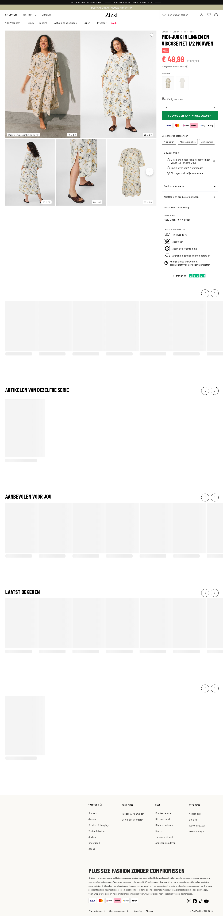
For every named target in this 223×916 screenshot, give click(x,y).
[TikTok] (200, 900)
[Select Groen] (182, 83)
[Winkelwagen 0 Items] (216, 14)
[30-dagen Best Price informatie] (186, 66)
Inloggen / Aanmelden (133, 813)
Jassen (92, 819)
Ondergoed (94, 842)
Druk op (193, 819)
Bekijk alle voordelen (132, 819)
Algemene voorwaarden (119, 911)
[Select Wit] (168, 83)
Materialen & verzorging (176, 207)
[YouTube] (206, 900)
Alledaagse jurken (187, 141)
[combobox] (178, 14)
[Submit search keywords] (164, 14)
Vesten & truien (97, 830)
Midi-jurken (189, 31)
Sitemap (149, 911)
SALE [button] (114, 22)
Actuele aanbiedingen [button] (65, 22)
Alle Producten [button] (12, 22)
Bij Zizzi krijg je (171, 152)
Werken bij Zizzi (197, 825)
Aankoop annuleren (165, 842)
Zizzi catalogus (196, 831)
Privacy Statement (97, 911)
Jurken (176, 31)
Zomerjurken (207, 141)
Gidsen (46, 14)
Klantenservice (163, 813)
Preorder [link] (101, 22)
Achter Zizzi (195, 813)
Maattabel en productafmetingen (181, 196)
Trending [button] (42, 22)
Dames (165, 31)
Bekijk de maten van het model (21, 134)
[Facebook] (195, 900)
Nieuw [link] (31, 22)
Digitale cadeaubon (165, 825)
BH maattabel (162, 819)
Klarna (158, 830)
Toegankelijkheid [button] (164, 836)
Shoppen (11, 14)
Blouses (93, 813)
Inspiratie (29, 14)
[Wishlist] (151, 35)
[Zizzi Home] (111, 14)
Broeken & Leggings (99, 825)
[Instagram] (189, 900)
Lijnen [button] (87, 22)
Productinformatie (174, 186)
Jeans (92, 848)
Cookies (138, 911)
